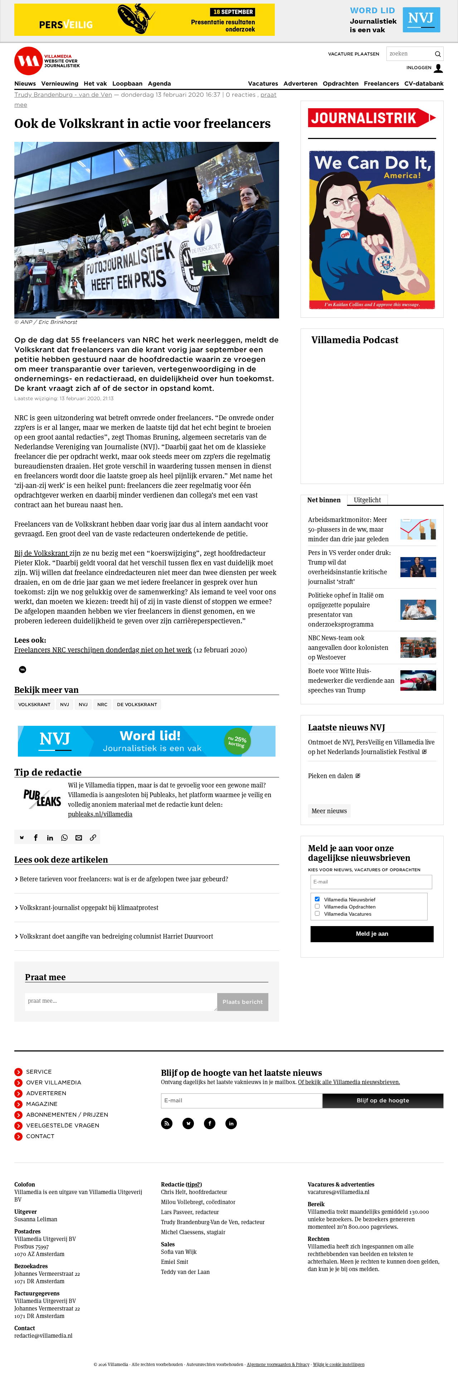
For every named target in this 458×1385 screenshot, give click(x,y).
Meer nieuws (329, 811)
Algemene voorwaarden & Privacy (278, 1364)
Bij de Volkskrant (41, 553)
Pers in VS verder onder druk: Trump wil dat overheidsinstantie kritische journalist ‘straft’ (349, 567)
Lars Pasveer (176, 1212)
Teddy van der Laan (185, 1272)
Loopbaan (127, 83)
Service (39, 1072)
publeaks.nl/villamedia (100, 814)
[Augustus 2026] (372, 117)
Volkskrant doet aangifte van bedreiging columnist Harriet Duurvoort (116, 936)
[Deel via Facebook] (36, 837)
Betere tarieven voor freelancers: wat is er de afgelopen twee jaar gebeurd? (124, 879)
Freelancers (381, 83)
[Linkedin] (231, 1123)
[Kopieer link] (93, 837)
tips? (193, 1184)
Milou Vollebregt (182, 1202)
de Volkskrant (137, 704)
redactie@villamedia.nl (43, 1336)
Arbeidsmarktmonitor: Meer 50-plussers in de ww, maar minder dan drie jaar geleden (348, 529)
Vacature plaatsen (353, 54)
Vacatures (263, 83)
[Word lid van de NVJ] (378, 20)
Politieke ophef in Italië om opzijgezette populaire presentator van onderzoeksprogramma (346, 609)
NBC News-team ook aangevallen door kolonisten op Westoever (348, 647)
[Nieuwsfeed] (166, 1123)
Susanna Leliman (35, 1219)
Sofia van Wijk (179, 1252)
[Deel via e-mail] (79, 837)
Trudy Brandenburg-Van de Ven (199, 1222)
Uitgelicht (367, 500)
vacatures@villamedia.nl (339, 1192)
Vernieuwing (59, 83)
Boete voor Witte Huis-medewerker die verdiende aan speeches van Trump (351, 680)
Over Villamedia (53, 1082)
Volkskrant (34, 704)
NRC (102, 704)
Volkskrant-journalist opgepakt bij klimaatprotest (89, 908)
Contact (40, 1136)
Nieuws (25, 83)
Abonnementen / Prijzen (67, 1115)
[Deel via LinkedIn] (50, 837)
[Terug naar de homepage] (47, 61)
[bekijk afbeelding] (146, 230)
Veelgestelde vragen (62, 1125)
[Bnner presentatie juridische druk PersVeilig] (144, 20)
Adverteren (300, 83)
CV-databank (424, 83)
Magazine (42, 1104)
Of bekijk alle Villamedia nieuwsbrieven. (349, 1082)
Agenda (159, 83)
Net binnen (324, 500)
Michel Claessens (182, 1232)
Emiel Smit (174, 1262)
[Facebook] (209, 1123)
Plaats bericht (243, 1002)
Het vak (95, 83)
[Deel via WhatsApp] (64, 837)
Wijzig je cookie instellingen (339, 1364)
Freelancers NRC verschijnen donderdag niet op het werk (103, 650)
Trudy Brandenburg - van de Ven (63, 94)
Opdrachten (341, 83)
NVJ (64, 704)
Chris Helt (173, 1192)
